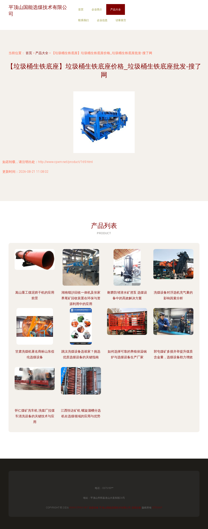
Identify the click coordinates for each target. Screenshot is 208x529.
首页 (80, 9)
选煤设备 (94, 507)
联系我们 (83, 20)
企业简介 (97, 9)
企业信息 (102, 20)
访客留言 (121, 20)
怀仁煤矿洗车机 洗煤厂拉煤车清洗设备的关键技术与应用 (35, 416)
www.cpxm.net (78, 507)
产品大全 (115, 9)
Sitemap (157, 507)
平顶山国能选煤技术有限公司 (115, 507)
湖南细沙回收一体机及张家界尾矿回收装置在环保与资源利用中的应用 (80, 298)
